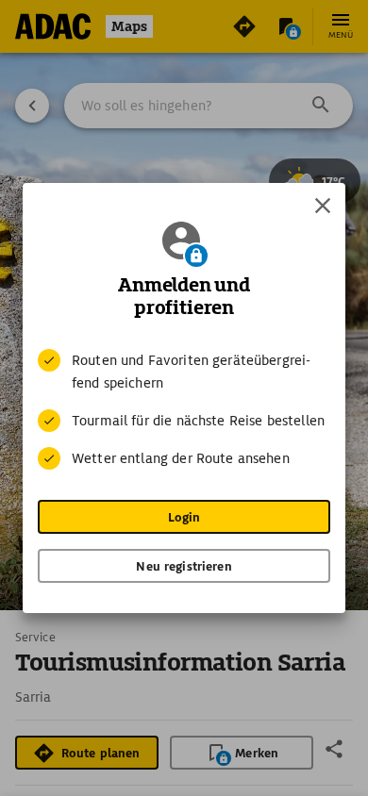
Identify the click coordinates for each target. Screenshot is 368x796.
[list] (184, 409)
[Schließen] (322, 205)
